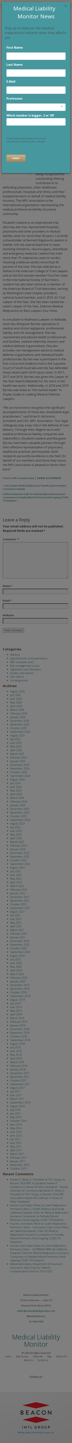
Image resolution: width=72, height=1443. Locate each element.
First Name (14, 48)
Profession (14, 99)
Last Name (14, 65)
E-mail (11, 81)
